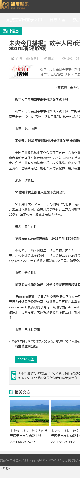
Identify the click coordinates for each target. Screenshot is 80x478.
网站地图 (5, 468)
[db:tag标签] (26, 359)
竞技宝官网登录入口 (15, 6)
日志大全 (56, 20)
